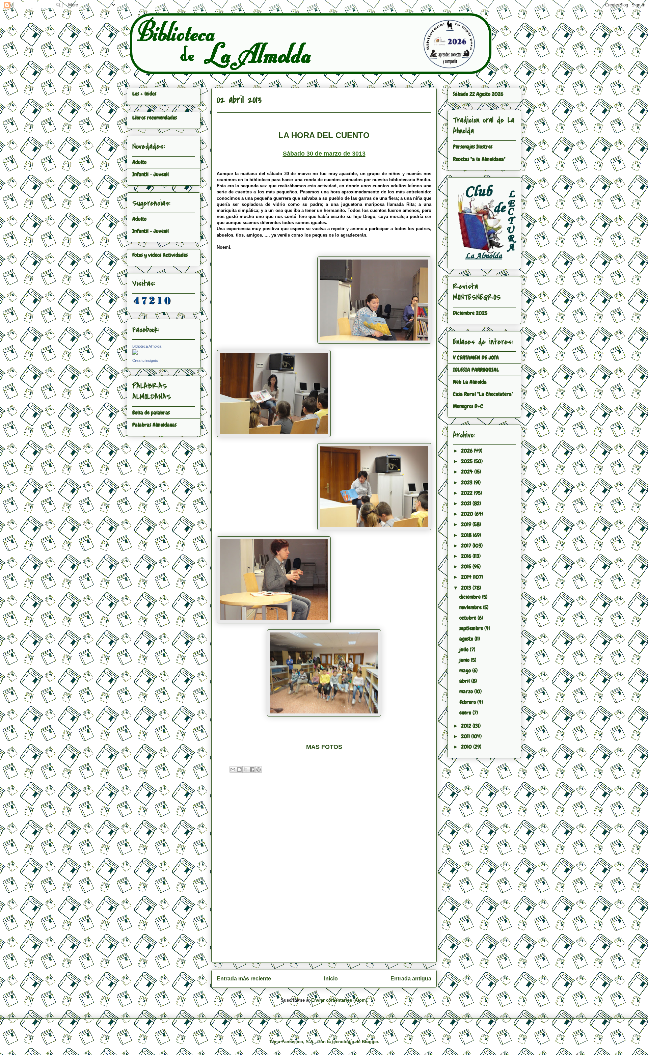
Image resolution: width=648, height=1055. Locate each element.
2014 (467, 576)
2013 (467, 587)
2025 (467, 461)
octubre (468, 617)
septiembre (471, 628)
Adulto (139, 162)
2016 (467, 556)
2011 (466, 736)
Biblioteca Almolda (146, 346)
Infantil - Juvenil (150, 174)
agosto (467, 638)
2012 (467, 725)
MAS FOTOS (324, 746)
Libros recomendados (154, 117)
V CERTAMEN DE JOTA (476, 357)
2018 (467, 535)
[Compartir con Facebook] (252, 769)
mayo (465, 670)
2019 (467, 524)
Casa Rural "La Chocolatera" (483, 394)
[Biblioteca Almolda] (135, 352)
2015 (467, 566)
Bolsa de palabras (151, 412)
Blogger (370, 1041)
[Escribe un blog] (239, 769)
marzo (466, 691)
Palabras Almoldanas (154, 424)
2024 (467, 471)
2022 (467, 492)
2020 (468, 513)
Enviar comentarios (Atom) (339, 1000)
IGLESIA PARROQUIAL (476, 369)
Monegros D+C (468, 406)
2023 (467, 482)
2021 (467, 503)
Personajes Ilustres (472, 146)
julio (464, 649)
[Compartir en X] (245, 769)
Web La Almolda (470, 381)
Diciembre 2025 (470, 313)
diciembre (470, 596)
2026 (467, 450)
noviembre (471, 607)
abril (465, 680)
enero (466, 712)
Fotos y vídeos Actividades (160, 255)
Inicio (331, 978)
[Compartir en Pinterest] (258, 769)
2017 (467, 545)
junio (465, 660)
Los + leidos (144, 93)
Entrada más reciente (244, 978)
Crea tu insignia (145, 360)
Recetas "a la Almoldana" (479, 159)
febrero (468, 702)
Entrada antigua (410, 978)
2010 (467, 746)
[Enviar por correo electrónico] (233, 769)
